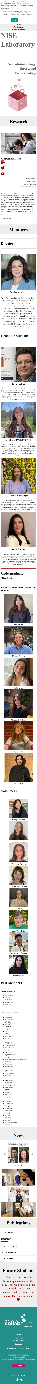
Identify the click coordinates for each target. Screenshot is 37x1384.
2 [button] (18, 1165)
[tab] (18, 983)
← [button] (5, 1154)
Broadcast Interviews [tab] (12, 1247)
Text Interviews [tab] (10, 1252)
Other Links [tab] (8, 1258)
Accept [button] (14, 20)
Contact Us (18, 1344)
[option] (18, 1153)
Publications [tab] (8, 1232)
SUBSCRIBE (19, 1365)
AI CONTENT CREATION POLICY (18, 1348)
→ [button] (32, 1154)
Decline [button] (22, 20)
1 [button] (16, 1165)
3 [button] (21, 1165)
